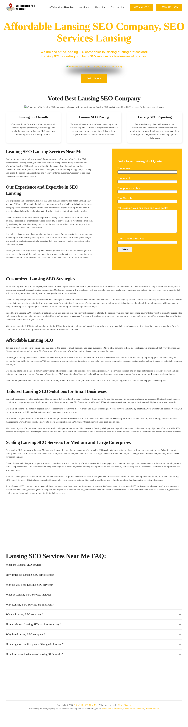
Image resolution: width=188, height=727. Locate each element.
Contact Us (117, 7)
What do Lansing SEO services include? (28, 594)
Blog (120, 705)
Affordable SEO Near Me (85, 705)
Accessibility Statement (133, 708)
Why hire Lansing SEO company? (25, 634)
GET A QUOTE (141, 7)
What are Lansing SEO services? (24, 564)
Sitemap (127, 705)
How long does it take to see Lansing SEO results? (34, 654)
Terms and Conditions (112, 708)
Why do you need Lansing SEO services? (29, 584)
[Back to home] (20, 7)
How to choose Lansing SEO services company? (33, 624)
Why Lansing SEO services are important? (30, 604)
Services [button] (84, 7)
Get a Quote (94, 78)
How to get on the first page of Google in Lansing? (34, 644)
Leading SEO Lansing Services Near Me (44, 151)
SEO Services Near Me (61, 7)
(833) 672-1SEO (169, 7)
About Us (100, 7)
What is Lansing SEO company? (24, 614)
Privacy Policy (152, 708)
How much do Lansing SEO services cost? (30, 574)
